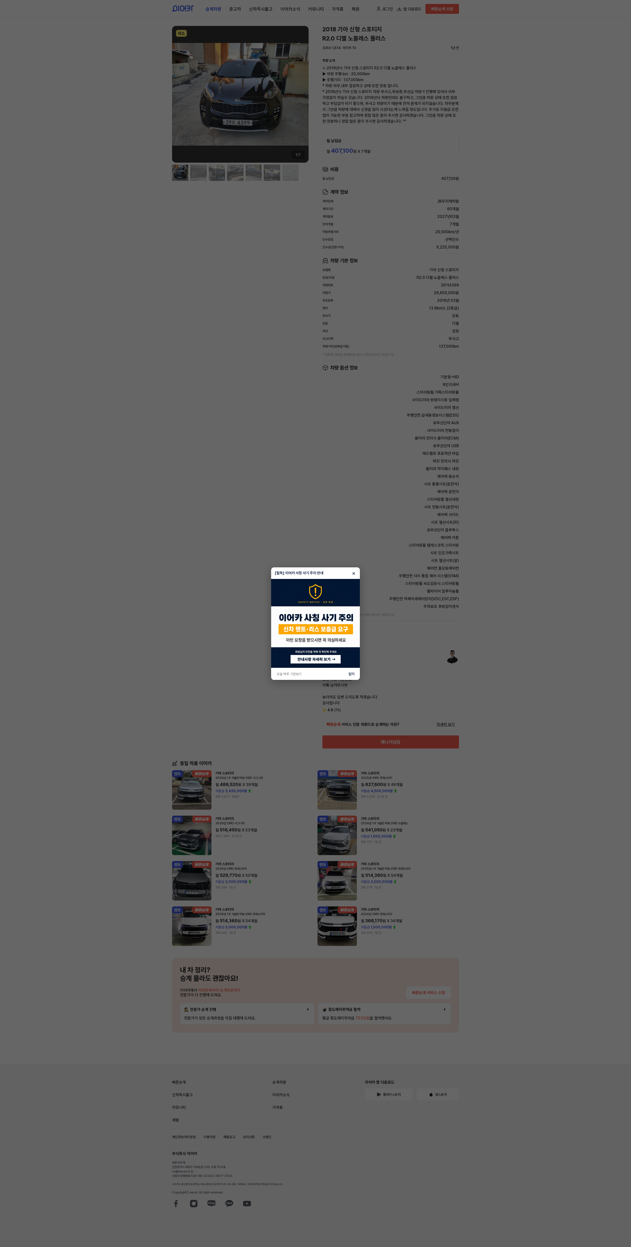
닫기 (351, 674)
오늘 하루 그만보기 (289, 674)
